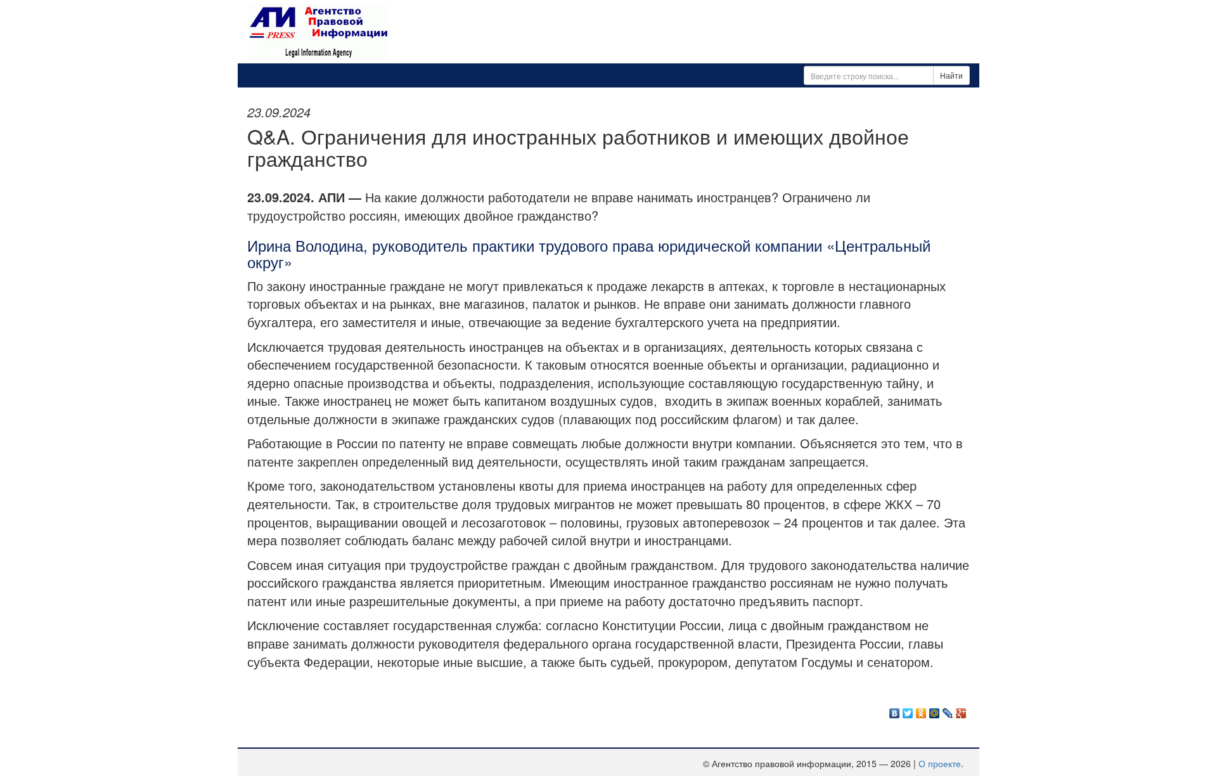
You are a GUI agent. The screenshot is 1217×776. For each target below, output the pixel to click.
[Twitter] (908, 710)
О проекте (939, 763)
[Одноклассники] (921, 710)
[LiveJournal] (948, 710)
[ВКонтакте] (894, 710)
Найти (951, 75)
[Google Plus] (961, 710)
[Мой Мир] (934, 710)
